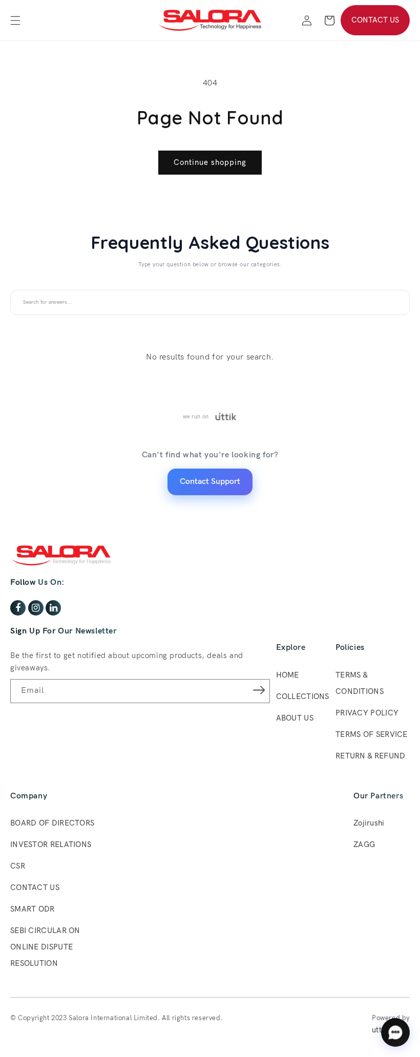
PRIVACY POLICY (366, 712)
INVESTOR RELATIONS (50, 844)
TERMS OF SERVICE (371, 734)
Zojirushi (369, 823)
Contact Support (210, 482)
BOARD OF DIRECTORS (52, 823)
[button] (15, 20)
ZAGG (364, 844)
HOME (287, 675)
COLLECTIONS (302, 696)
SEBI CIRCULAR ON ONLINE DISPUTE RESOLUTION (45, 947)
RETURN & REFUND (370, 755)
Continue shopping (210, 162)
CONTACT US (375, 20)
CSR (17, 866)
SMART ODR (32, 909)
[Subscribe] (258, 690)
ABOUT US (294, 718)
